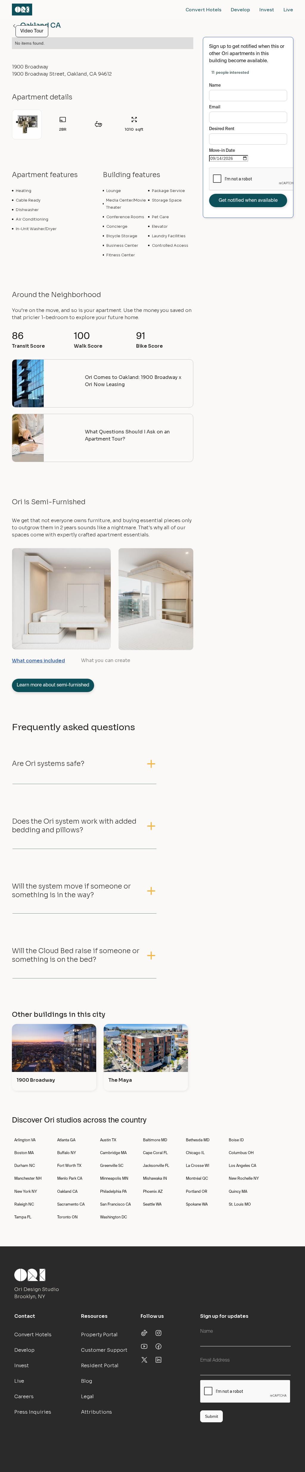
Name (215, 85)
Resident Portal (100, 1365)
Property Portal (99, 1334)
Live (288, 10)
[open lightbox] (26, 124)
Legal (87, 1396)
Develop (240, 10)
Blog (86, 1381)
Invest (266, 10)
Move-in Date (222, 151)
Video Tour (31, 31)
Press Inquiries (32, 1412)
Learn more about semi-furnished (53, 685)
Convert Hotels (203, 10)
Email (214, 107)
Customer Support (104, 1350)
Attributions (96, 1412)
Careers (24, 1396)
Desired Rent (221, 129)
